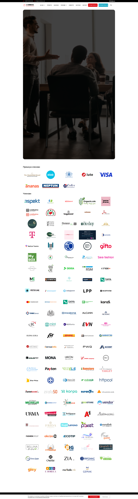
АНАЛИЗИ (56, 5)
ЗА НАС (42, 5)
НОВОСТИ (71, 5)
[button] (111, 5)
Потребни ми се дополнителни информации (38, 497)
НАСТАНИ (78, 5)
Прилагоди (105, 496)
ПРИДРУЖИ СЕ (93, 5)
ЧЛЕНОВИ (63, 5)
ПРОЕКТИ (49, 5)
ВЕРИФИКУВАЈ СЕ (103, 5)
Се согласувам (94, 496)
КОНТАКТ (85, 5)
